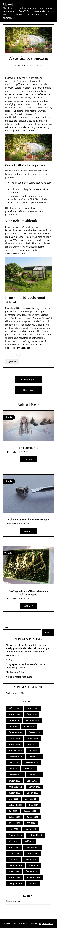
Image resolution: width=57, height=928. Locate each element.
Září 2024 (32, 750)
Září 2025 (13, 726)
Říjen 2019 (13, 841)
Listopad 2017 (15, 883)
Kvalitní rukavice (28, 447)
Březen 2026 (14, 714)
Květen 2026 (14, 708)
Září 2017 (33, 883)
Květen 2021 (14, 817)
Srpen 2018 (14, 871)
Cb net (8, 4)
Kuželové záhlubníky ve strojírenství (28, 519)
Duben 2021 (32, 817)
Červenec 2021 (30, 811)
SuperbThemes (46, 923)
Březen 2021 (14, 823)
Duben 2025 (32, 738)
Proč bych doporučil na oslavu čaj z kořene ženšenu (28, 593)
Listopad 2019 (35, 835)
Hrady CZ (10, 659)
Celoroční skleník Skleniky (18, 226)
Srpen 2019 (14, 847)
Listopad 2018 (15, 865)
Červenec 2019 (32, 847)
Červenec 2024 (15, 756)
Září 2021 (13, 811)
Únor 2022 (13, 799)
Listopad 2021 (15, 805)
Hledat (6, 627)
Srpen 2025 (29, 726)
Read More (28, 459)
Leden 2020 (30, 829)
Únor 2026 (32, 714)
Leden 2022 (30, 799)
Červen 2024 (34, 756)
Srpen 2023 (29, 768)
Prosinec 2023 (31, 762)
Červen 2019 (14, 853)
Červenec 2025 (15, 732)
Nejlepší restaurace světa (19, 676)
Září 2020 (31, 823)
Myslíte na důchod (15, 672)
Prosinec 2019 (15, 835)
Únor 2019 (13, 859)
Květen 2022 (14, 793)
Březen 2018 (14, 877)
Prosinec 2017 (33, 877)
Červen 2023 (34, 774)
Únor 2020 (13, 829)
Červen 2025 (34, 732)
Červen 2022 (34, 786)
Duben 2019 (32, 853)
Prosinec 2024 (15, 750)
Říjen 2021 (33, 805)
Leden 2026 (14, 720)
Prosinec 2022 (15, 786)
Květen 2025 (14, 738)
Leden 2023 (32, 780)
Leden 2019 (30, 859)
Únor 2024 (13, 762)
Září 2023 (13, 768)
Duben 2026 (32, 708)
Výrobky (12, 361)
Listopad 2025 (32, 720)
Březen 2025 (14, 744)
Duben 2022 (32, 793)
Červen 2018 (31, 871)
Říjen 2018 (33, 865)
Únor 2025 (32, 744)
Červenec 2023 (15, 774)
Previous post (28, 379)
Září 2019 (29, 841)
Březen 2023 (14, 780)
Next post (28, 390)
